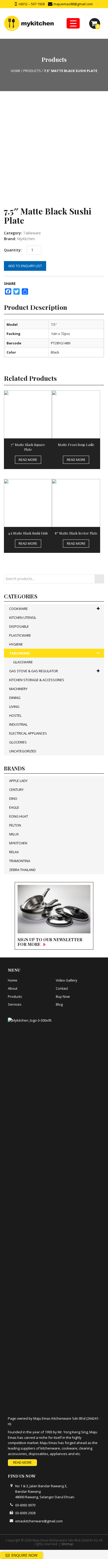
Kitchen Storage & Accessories (36, 679)
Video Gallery (66, 980)
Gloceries (18, 742)
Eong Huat (18, 816)
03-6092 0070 (25, 1505)
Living (14, 706)
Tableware (32, 232)
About (12, 988)
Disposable (19, 626)
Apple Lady (18, 780)
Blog (59, 1004)
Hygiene (16, 644)
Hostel (15, 715)
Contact (62, 988)
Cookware (18, 608)
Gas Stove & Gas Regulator (33, 671)
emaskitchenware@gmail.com (39, 1521)
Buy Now (63, 996)
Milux (14, 834)
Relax (14, 852)
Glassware (23, 662)
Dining (14, 697)
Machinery (18, 688)
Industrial (18, 724)
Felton (15, 825)
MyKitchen (26, 238)
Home (12, 980)
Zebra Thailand (22, 869)
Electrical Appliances (28, 733)
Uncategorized (22, 751)
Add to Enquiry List (25, 265)
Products (15, 996)
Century (16, 789)
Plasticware (20, 635)
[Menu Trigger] (73, 23)
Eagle (14, 807)
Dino (13, 798)
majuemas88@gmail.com (73, 4)
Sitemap (67, 1544)
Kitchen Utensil (22, 617)
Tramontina (19, 860)
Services (14, 1004)
